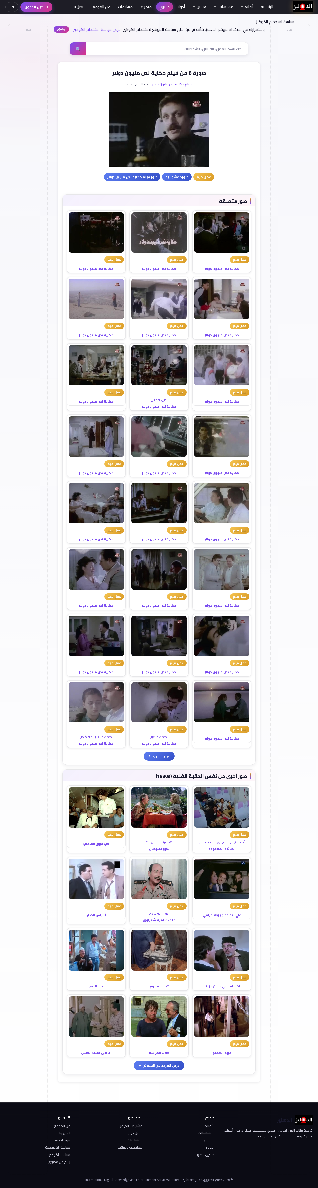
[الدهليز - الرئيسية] (303, 6)
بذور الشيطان (159, 849)
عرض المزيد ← (159, 756)
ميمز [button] (148, 6)
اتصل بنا (78, 6)
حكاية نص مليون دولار (222, 268)
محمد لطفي (207, 842)
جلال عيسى (224, 842)
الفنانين (209, 1140)
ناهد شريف (167, 842)
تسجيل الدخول (36, 7)
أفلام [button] (249, 6)
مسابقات (125, 6)
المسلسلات (206, 1133)
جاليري (164, 6)
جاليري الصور (205, 1154)
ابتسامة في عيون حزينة (221, 986)
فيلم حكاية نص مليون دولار (172, 84)
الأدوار (210, 1147)
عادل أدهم (150, 842)
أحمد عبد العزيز (159, 737)
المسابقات (135, 1140)
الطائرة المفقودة (221, 849)
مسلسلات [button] (225, 6)
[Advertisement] (27, 108)
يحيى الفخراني (159, 400)
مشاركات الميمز (131, 1126)
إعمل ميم (135, 1133)
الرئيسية (267, 6)
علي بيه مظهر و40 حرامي (222, 915)
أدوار (181, 6)
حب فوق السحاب (96, 844)
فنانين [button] (201, 6)
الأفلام (209, 1126)
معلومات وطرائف (130, 1147)
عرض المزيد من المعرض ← (159, 1065)
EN (12, 7)
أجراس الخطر (96, 915)
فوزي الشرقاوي (159, 913)
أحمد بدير (239, 842)
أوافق (61, 29)
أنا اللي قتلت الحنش (96, 1053)
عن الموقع (101, 6)
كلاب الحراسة (159, 1053)
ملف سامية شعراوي (159, 920)
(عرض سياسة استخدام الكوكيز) (97, 29)
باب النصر (96, 986)
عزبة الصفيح (221, 1053)
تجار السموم (159, 986)
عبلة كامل (86, 737)
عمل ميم (239, 259)
